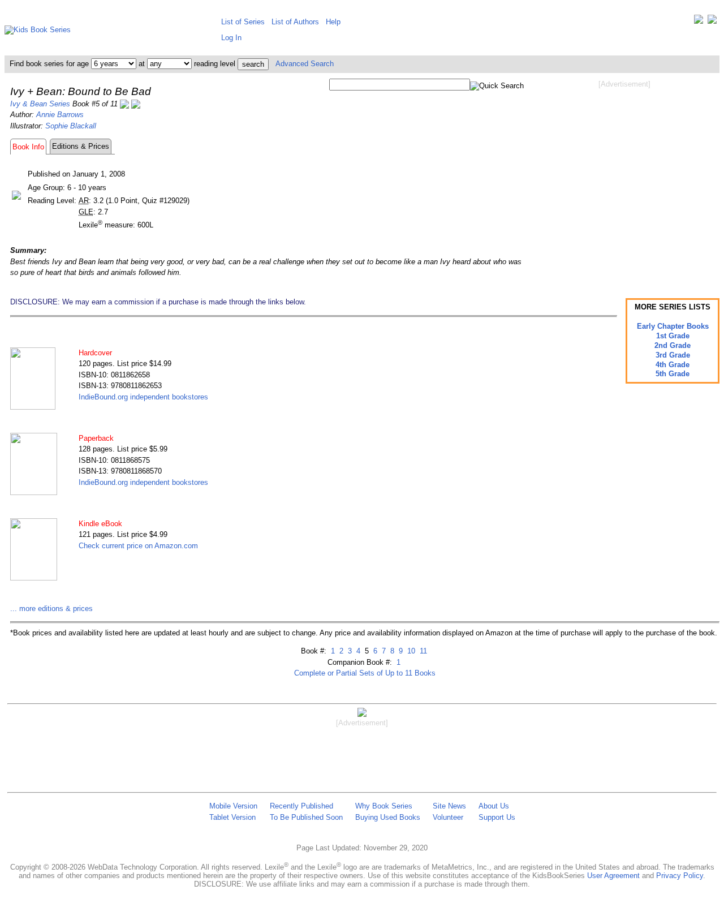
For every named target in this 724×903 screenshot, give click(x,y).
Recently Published (301, 806)
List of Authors (295, 22)
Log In (231, 37)
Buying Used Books (387, 817)
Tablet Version (232, 817)
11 (422, 651)
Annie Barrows (60, 114)
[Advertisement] (624, 180)
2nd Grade (672, 345)
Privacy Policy (679, 875)
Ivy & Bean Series (40, 104)
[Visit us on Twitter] (698, 22)
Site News (449, 806)
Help (333, 22)
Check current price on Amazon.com (138, 545)
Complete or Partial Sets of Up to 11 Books (365, 673)
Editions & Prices (80, 146)
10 (410, 651)
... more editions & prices (51, 608)
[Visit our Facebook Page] (712, 22)
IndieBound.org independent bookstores (143, 397)
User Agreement (613, 875)
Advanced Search (304, 63)
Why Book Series (383, 806)
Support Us (497, 817)
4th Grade (672, 364)
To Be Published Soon (306, 817)
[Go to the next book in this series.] (135, 104)
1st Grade (672, 336)
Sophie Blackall (70, 126)
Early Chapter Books (673, 326)
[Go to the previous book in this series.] (124, 104)
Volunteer (448, 817)
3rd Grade (673, 355)
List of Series (243, 22)
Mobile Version (233, 806)
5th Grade (672, 373)
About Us (494, 806)
